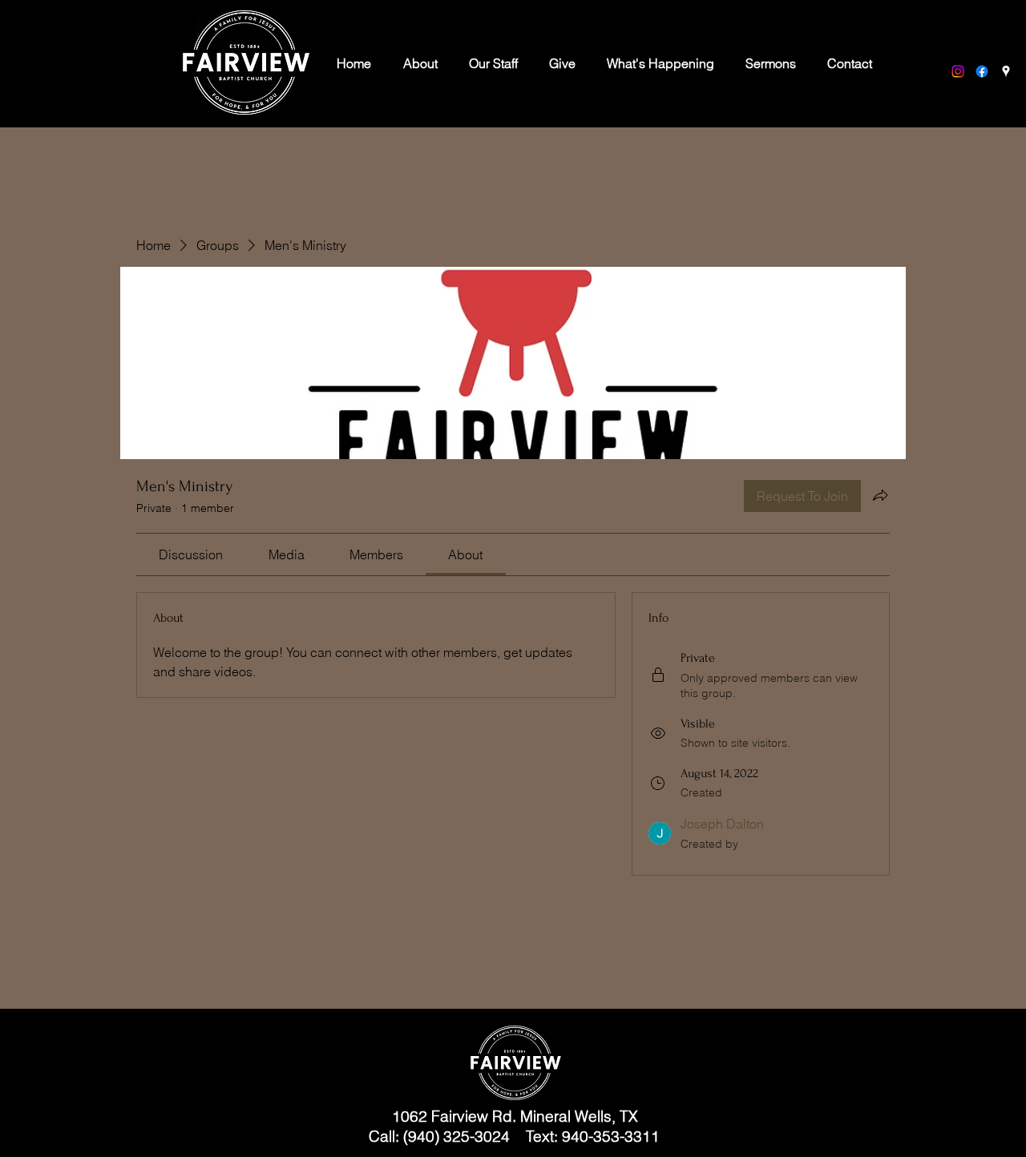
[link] (191, 554)
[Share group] (880, 495)
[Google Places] (1006, 71)
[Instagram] (958, 71)
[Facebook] (982, 71)
